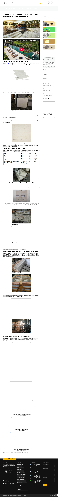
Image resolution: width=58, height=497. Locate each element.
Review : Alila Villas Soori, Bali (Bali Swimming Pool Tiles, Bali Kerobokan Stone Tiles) (48, 63)
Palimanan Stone (7, 63)
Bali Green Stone (45, 78)
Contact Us (53, 3)
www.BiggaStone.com (8, 484)
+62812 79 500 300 (36, 1)
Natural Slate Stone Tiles (11, 452)
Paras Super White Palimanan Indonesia (32, 454)
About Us (35, 3)
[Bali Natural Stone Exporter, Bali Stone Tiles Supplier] (8, 3)
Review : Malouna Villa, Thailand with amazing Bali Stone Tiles (48, 70)
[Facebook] (9, 458)
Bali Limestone (6, 454)
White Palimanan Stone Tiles (25, 452)
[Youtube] (13, 458)
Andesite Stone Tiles (46, 76)
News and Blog (47, 3)
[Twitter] (8, 458)
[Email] (14, 458)
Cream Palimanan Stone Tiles (21, 474)
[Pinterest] (10, 458)
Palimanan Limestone (18, 454)
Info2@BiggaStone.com (8, 481)
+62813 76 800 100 (43, 1)
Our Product (41, 3)
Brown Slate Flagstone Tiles (47, 85)
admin (8, 17)
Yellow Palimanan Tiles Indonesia (47, 95)
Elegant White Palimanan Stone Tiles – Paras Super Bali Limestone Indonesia (36, 472)
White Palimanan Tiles (24, 455)
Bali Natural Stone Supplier (11, 454)
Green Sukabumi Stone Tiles (47, 88)
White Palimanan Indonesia (11, 455)
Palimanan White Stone (24, 454)
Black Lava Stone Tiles (46, 83)
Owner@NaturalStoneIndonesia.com (9, 483)
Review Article (19, 489)
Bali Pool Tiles (6, 452)
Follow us (5, 458)
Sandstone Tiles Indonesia (18, 452)
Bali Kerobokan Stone (46, 80)
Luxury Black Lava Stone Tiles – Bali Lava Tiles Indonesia (36, 469)
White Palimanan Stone (18, 455)
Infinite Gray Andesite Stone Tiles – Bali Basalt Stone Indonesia (37, 481)
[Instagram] (12, 458)
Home (32, 3)
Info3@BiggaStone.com (8, 480)
